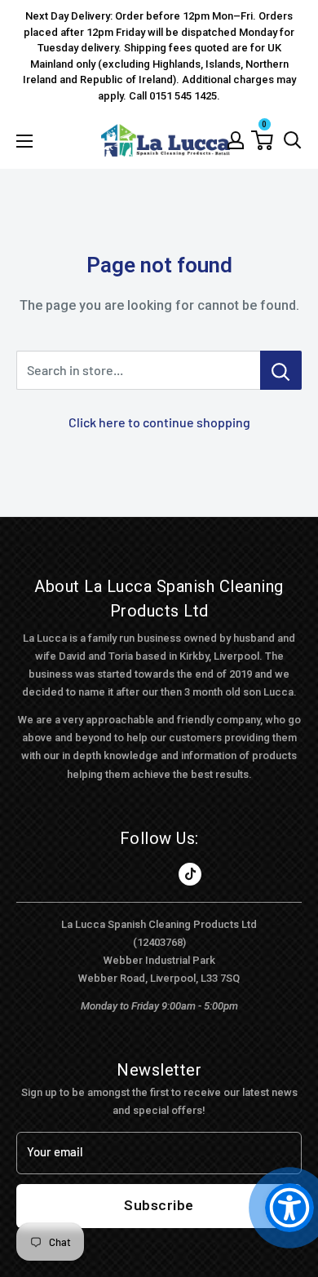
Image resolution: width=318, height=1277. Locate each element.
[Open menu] (24, 141)
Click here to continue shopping (159, 422)
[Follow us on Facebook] (128, 874)
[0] (262, 140)
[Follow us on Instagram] (159, 874)
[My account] (235, 140)
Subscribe (159, 1205)
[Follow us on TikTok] (190, 874)
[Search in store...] (281, 370)
